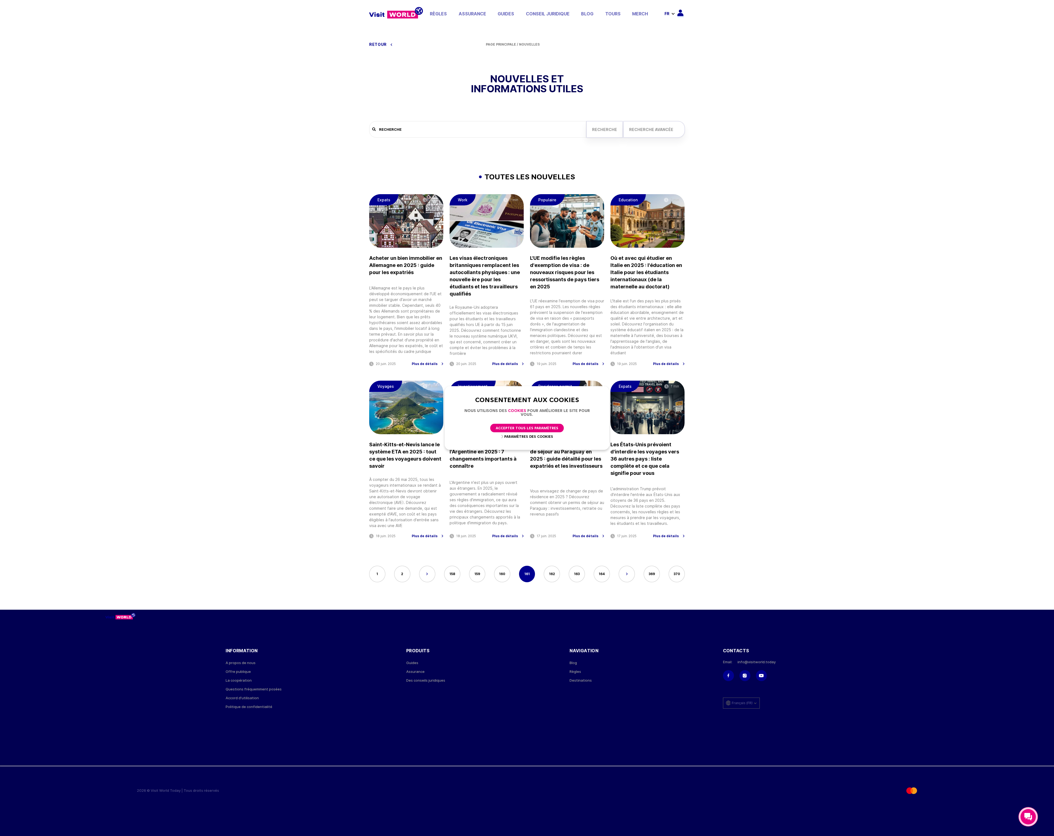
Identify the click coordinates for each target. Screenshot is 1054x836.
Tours (613, 14)
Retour (378, 44)
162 (552, 574)
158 (452, 574)
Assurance (472, 14)
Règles (438, 14)
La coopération (239, 680)
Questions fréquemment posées (254, 689)
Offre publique (238, 671)
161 (527, 574)
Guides (506, 14)
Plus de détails (425, 364)
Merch (640, 14)
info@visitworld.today (757, 662)
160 (502, 574)
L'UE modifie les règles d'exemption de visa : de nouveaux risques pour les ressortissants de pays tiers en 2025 (564, 272)
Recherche (604, 129)
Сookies (517, 411)
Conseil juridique (548, 14)
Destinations (581, 680)
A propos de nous (241, 663)
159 (477, 574)
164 (602, 574)
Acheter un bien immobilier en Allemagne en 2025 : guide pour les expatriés (405, 265)
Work (462, 199)
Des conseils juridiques (425, 680)
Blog (587, 14)
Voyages (385, 386)
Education (628, 199)
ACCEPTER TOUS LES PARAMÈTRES (527, 428)
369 (652, 574)
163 (577, 574)
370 (677, 574)
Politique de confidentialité (249, 707)
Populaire (547, 199)
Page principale (501, 44)
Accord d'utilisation (242, 698)
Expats (383, 199)
